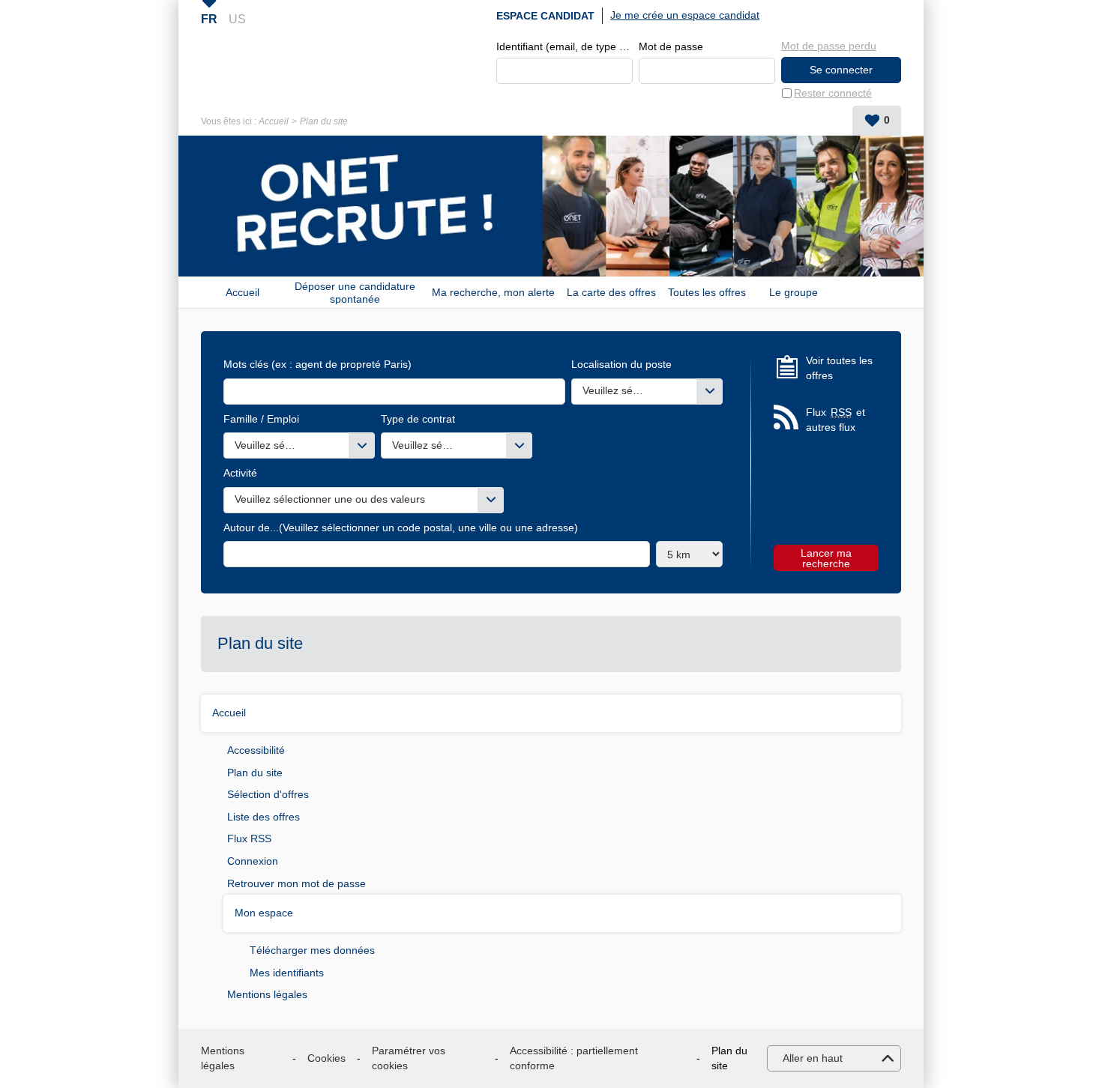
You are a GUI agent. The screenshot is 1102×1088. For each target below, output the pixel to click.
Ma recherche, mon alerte (493, 292)
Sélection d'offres (268, 794)
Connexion (252, 861)
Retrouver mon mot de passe (296, 883)
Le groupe (793, 292)
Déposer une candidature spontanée (355, 292)
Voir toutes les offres (839, 367)
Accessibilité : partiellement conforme (574, 1058)
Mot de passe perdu (828, 46)
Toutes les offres (707, 292)
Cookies (326, 1058)
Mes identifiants (287, 973)
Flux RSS (249, 838)
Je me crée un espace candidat (684, 15)
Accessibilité (256, 750)
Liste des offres (263, 817)
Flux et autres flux (835, 419)
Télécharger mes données (312, 950)
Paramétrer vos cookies (408, 1058)
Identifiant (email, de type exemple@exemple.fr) (564, 46)
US (237, 19)
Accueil (274, 121)
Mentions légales (267, 994)
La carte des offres (611, 292)
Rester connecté (833, 93)
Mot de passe (671, 46)
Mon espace (264, 913)
